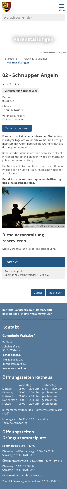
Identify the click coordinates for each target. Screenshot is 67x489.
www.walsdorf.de (14, 368)
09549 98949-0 (11, 355)
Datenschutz (44, 310)
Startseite (11, 58)
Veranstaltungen (18, 62)
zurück (38, 292)
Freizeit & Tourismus (35, 58)
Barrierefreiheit (24, 310)
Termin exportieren (17, 128)
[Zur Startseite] (25, 7)
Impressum (9, 313)
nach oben (55, 292)
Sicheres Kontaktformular (35, 313)
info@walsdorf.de (14, 364)
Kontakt (7, 310)
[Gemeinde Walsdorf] (33, 351)
